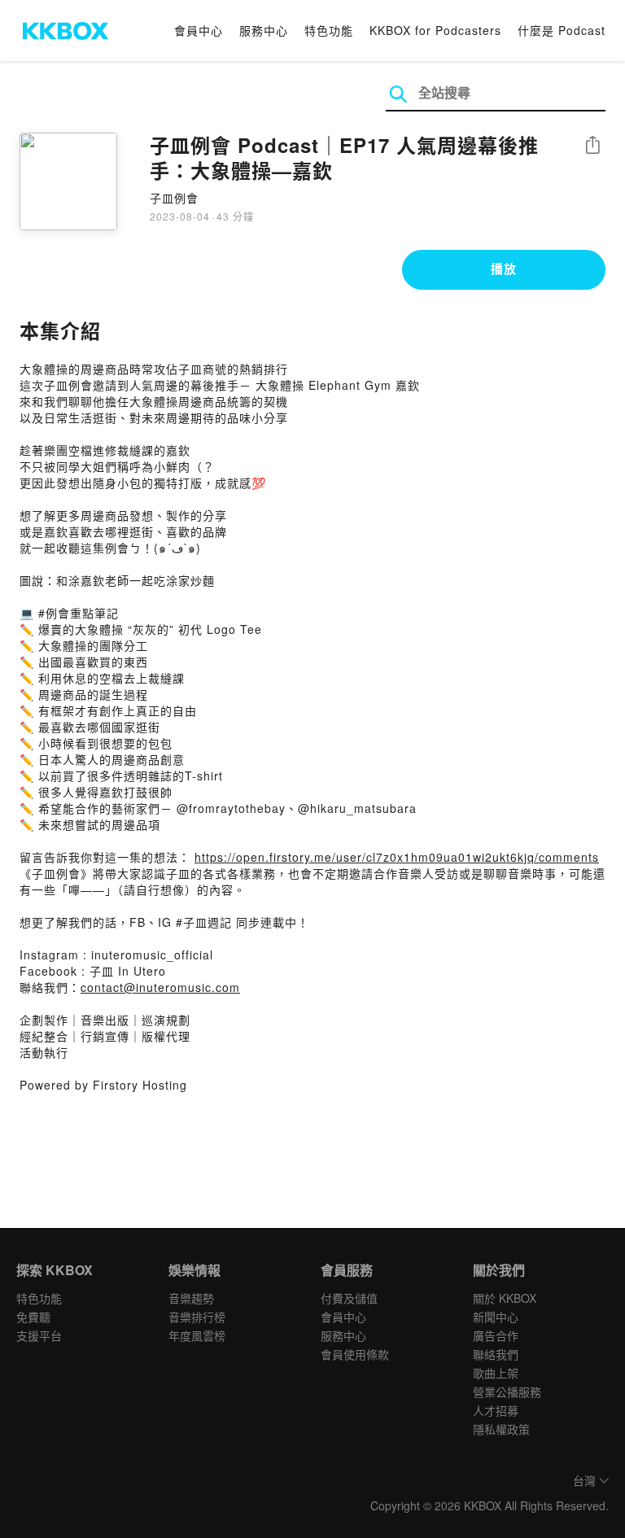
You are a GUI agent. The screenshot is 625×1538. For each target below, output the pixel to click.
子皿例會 (174, 198)
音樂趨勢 (191, 1298)
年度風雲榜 (196, 1335)
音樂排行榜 (196, 1317)
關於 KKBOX (504, 1298)
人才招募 (495, 1410)
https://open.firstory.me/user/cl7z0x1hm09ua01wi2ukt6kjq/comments (396, 857)
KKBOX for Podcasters (435, 30)
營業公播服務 (507, 1391)
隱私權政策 (501, 1429)
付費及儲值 (349, 1298)
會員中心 (198, 30)
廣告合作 (495, 1335)
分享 (592, 146)
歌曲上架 (495, 1373)
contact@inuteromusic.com (160, 987)
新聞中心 (495, 1317)
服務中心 (263, 30)
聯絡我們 (495, 1354)
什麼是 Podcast (561, 30)
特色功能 (328, 30)
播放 (504, 268)
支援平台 (39, 1335)
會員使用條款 (355, 1354)
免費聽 (33, 1317)
